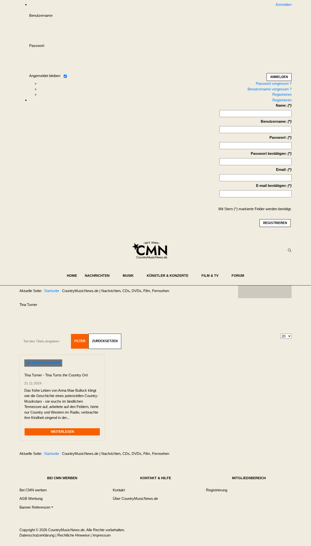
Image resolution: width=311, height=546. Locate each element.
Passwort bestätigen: (269, 153)
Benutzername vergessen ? (270, 89)
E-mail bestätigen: (271, 185)
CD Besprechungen (43, 363)
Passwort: (278, 137)
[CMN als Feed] (284, 292)
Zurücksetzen (105, 341)
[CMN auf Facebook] (245, 292)
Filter (79, 341)
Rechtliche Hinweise (73, 535)
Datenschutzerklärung (36, 535)
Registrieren (282, 94)
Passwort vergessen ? (274, 83)
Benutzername (40, 15)
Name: (281, 105)
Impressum (102, 535)
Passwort (36, 45)
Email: (281, 169)
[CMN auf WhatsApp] (265, 292)
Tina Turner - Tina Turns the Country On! (56, 375)
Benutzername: (274, 121)
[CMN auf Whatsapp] (267, 455)
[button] (100, 275)
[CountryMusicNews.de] (152, 250)
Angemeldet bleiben (44, 76)
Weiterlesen (62, 431)
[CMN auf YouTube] (274, 292)
